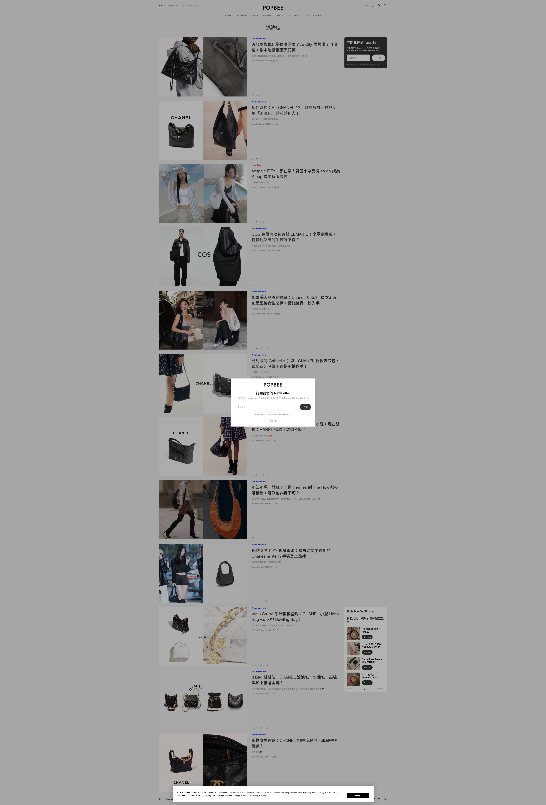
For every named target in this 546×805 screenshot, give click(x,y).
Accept (358, 795)
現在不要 (273, 420)
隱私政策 (286, 414)
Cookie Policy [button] (206, 796)
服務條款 (278, 414)
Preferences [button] (263, 796)
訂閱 (305, 407)
